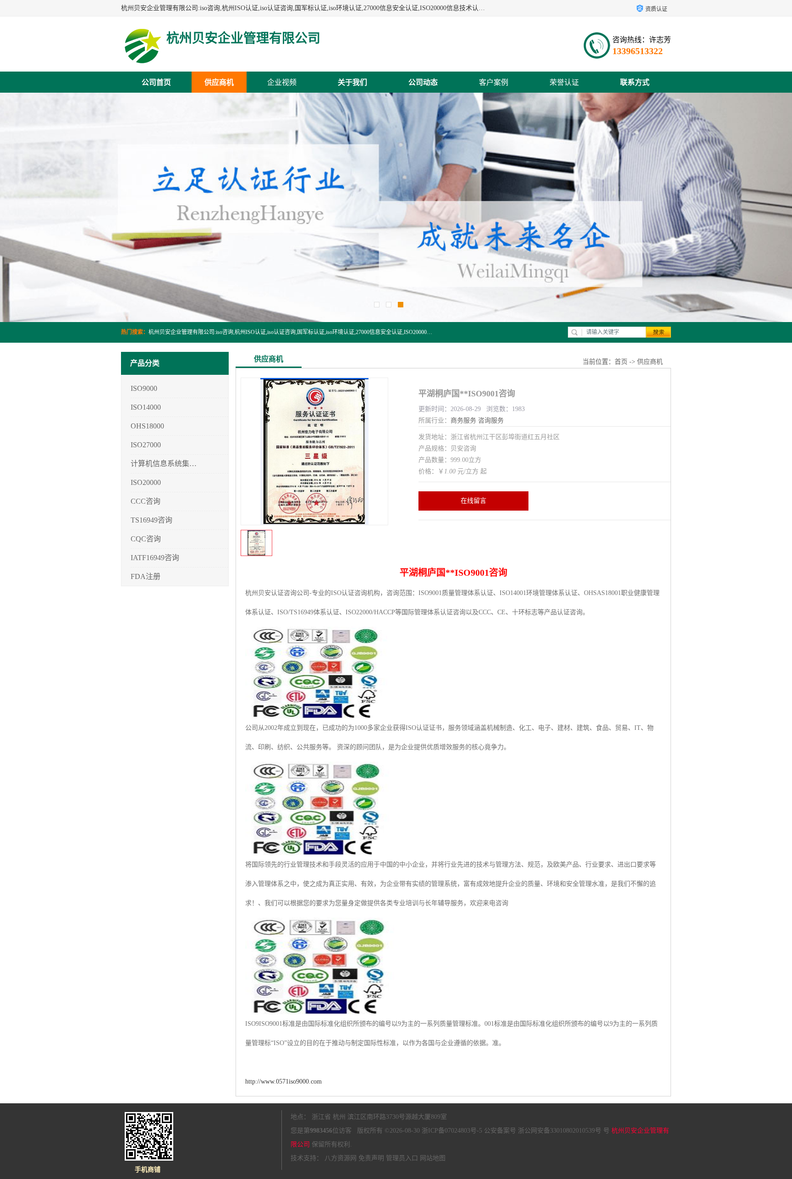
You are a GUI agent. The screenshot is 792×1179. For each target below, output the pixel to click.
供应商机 (219, 82)
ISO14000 (146, 407)
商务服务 (463, 420)
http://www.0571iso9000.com (283, 1081)
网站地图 (433, 1158)
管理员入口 (402, 1158)
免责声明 (371, 1158)
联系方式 (634, 82)
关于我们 (352, 82)
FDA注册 (145, 576)
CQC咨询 (146, 539)
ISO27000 (146, 445)
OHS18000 (147, 426)
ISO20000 (146, 482)
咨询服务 (491, 420)
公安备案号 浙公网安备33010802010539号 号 (547, 1130)
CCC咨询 (145, 501)
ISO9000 (144, 388)
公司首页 (156, 82)
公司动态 (423, 82)
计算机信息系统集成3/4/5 (164, 463)
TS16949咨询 (151, 520)
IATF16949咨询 (155, 558)
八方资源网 (340, 1158)
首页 (621, 361)
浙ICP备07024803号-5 (452, 1130)
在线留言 (473, 500)
